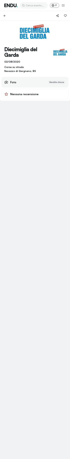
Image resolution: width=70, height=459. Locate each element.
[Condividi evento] (57, 15)
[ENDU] (11, 5)
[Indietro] (4, 15)
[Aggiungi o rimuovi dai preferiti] (65, 15)
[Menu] (63, 5)
